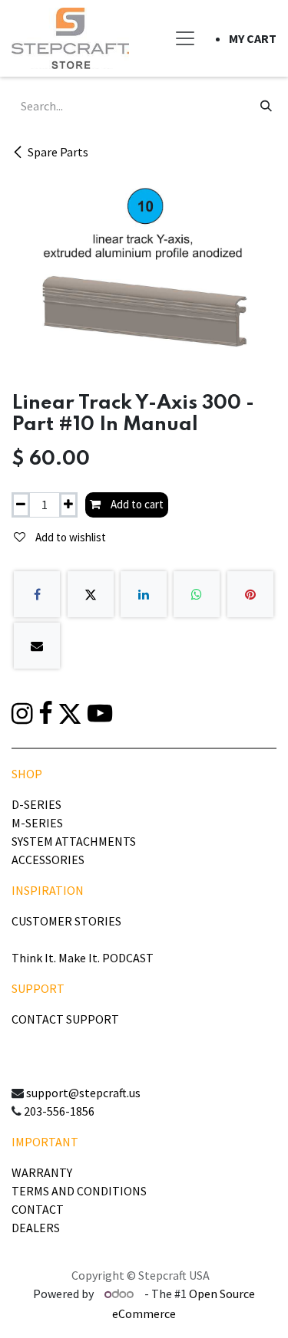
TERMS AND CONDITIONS (79, 1190)
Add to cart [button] (136, 504)
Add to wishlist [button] (69, 537)
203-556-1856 (59, 1111)
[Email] (37, 646)
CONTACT (38, 1209)
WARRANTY (42, 1172)
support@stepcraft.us (83, 1092)
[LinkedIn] (144, 594)
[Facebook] (37, 594)
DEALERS (36, 1227)
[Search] (266, 106)
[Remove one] (21, 505)
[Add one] (68, 505)
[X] (91, 594)
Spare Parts (58, 151)
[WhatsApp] (197, 594)
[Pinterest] (250, 594)
